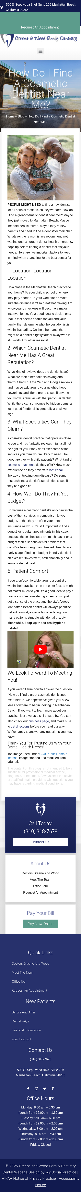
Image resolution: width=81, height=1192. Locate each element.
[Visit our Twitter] (44, 1089)
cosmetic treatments (21, 464)
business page (39, 721)
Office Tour (40, 886)
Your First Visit (21, 1039)
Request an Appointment (40, 892)
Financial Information (26, 1030)
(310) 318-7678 (40, 831)
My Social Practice (60, 1172)
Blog (21, 116)
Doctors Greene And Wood (40, 873)
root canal (56, 470)
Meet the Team (40, 879)
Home (10, 116)
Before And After (23, 1012)
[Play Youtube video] (40, 649)
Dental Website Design (21, 1172)
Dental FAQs (20, 1021)
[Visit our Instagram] (36, 1089)
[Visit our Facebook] (28, 1089)
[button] (40, 51)
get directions (20, 726)
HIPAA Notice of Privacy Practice (29, 1178)
